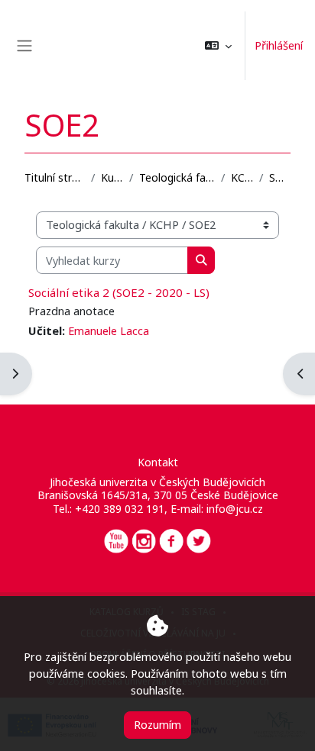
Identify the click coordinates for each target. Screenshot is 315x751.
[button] (218, 46)
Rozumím (157, 724)
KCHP (242, 177)
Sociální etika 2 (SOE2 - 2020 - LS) (118, 292)
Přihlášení (279, 45)
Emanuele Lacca (108, 330)
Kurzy (112, 177)
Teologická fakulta (177, 177)
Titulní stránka (54, 177)
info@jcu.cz (234, 508)
